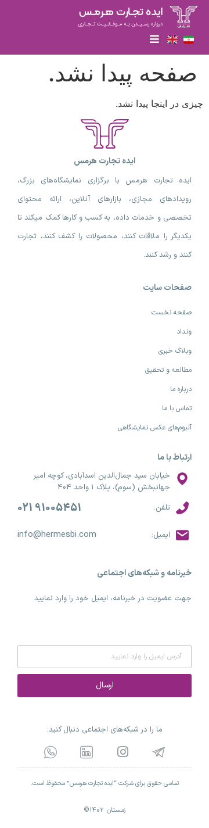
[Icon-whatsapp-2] (50, 752)
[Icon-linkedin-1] (86, 752)
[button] (154, 38)
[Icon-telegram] (158, 752)
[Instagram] (122, 752)
